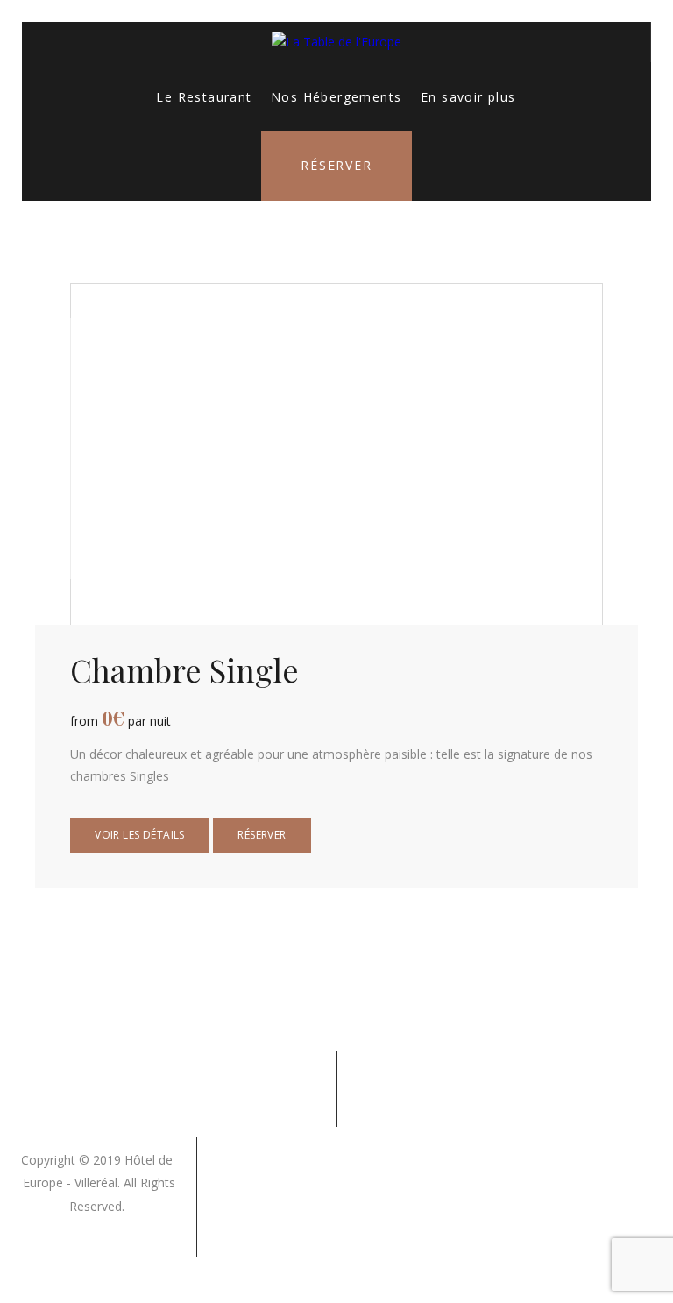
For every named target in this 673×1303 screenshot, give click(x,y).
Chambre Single (184, 669)
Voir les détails (140, 834)
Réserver (336, 165)
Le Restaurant (203, 97)
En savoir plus (468, 97)
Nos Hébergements (336, 97)
